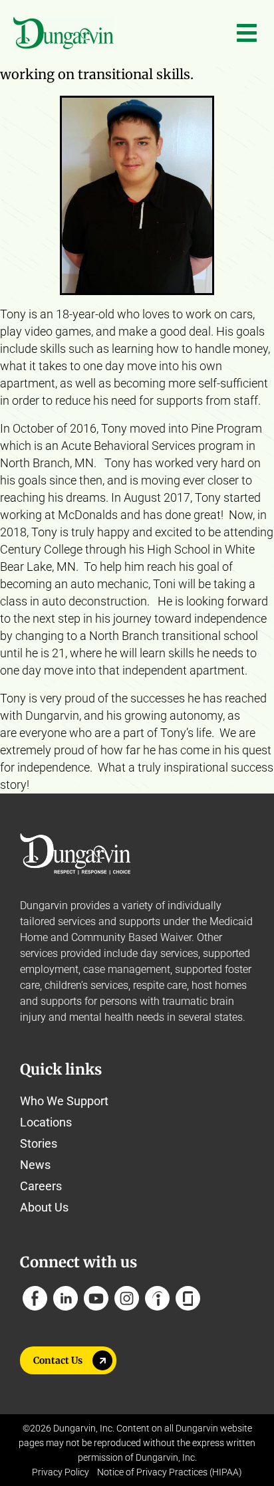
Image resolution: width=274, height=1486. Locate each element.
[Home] (63, 33)
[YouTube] (96, 1298)
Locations (46, 1122)
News (35, 1165)
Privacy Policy (60, 1472)
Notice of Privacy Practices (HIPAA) (169, 1472)
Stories (38, 1143)
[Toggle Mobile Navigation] (247, 33)
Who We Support (64, 1101)
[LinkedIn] (65, 1298)
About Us (44, 1207)
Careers (41, 1186)
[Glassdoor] (188, 1298)
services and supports (109, 921)
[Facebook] (35, 1298)
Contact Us (57, 1360)
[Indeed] (157, 1298)
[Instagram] (127, 1298)
